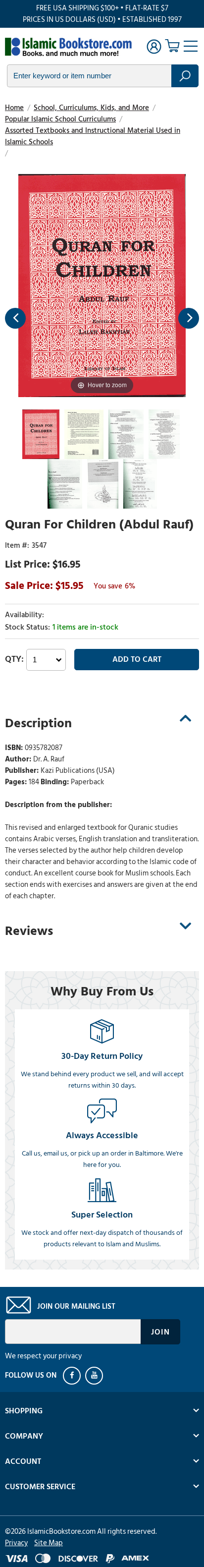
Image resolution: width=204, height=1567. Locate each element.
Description (38, 723)
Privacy (16, 1543)
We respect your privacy (43, 1356)
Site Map (48, 1543)
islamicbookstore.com (68, 48)
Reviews (29, 931)
